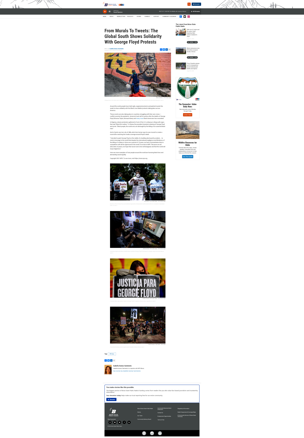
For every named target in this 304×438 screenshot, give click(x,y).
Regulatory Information (183, 408)
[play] (105, 11)
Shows (139, 16)
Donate (197, 4)
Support (156, 16)
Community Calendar (169, 16)
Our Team (139, 415)
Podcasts (130, 16)
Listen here (187, 115)
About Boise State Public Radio (145, 408)
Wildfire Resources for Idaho (187, 143)
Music (112, 16)
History (139, 412)
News (104, 16)
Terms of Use (161, 419)
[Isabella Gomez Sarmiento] (108, 369)
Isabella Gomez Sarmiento (116, 48)
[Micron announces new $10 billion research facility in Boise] (181, 50)
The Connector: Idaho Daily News (187, 105)
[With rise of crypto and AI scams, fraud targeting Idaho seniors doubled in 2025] (181, 32)
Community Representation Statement (164, 409)
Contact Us (160, 412)
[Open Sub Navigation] (107, 16)
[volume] (109, 11)
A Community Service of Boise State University (187, 416)
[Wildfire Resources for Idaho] (187, 130)
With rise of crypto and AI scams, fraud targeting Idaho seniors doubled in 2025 (193, 33)
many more (139, 118)
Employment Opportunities (164, 416)
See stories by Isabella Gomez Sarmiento (127, 371)
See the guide (187, 157)
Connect (147, 16)
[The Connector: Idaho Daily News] (187, 89)
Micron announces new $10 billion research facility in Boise (193, 49)
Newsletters (121, 16)
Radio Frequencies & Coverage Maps (187, 412)
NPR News (112, 354)
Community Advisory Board (144, 419)
